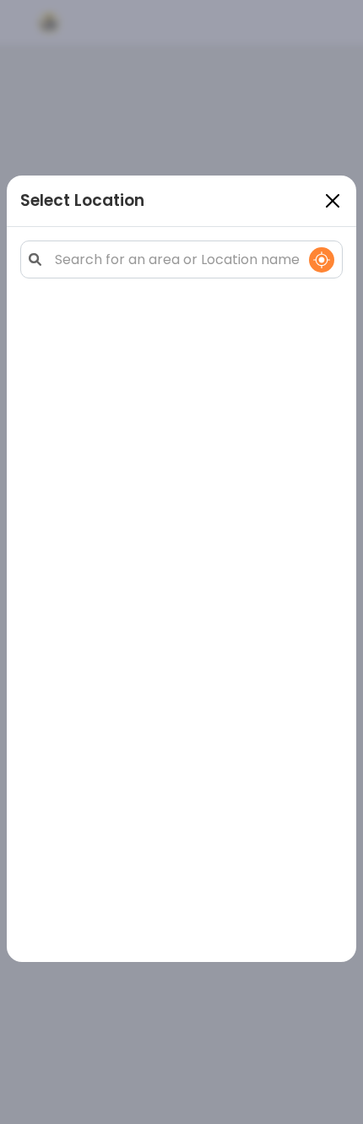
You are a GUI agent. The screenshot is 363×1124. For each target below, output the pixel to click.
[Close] (332, 201)
